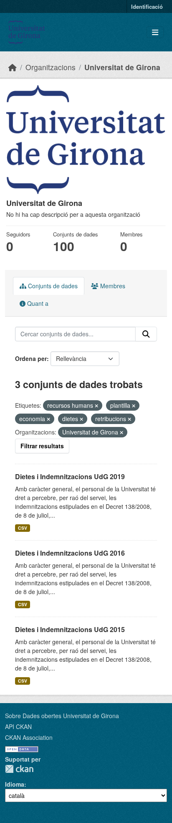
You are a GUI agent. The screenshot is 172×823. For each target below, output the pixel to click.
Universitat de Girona (122, 67)
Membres (112, 286)
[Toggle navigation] (155, 32)
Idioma (14, 784)
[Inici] (12, 67)
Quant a (36, 303)
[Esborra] (96, 405)
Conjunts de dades (52, 286)
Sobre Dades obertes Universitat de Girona (62, 715)
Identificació (147, 6)
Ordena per (31, 358)
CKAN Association (29, 737)
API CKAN (18, 726)
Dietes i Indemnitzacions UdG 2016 (70, 553)
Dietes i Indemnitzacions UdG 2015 (70, 629)
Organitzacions (50, 67)
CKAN (19, 769)
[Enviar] (146, 334)
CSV (22, 528)
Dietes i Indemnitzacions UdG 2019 (70, 476)
